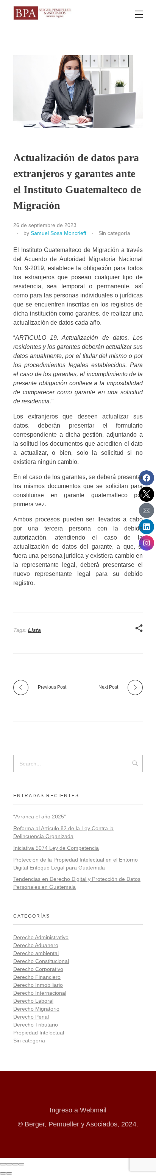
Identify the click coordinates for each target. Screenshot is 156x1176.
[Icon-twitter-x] (146, 494)
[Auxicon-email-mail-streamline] (146, 510)
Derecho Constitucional (41, 961)
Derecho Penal (31, 1017)
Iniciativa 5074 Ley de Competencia (56, 848)
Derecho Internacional (39, 993)
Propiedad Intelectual (38, 1033)
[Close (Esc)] (3, 1164)
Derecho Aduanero (35, 945)
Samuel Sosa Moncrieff (58, 233)
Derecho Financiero (37, 977)
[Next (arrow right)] (9, 1173)
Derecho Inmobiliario (38, 985)
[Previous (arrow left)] (3, 1173)
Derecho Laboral (33, 1001)
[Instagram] (146, 543)
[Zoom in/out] (21, 1164)
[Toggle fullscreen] (15, 1164)
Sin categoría (114, 233)
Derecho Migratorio (36, 1009)
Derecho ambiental (36, 953)
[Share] (9, 1164)
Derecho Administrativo (41, 937)
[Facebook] (146, 477)
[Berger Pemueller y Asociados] (42, 13)
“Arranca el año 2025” (39, 817)
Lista (34, 630)
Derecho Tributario (35, 1025)
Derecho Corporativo (38, 969)
